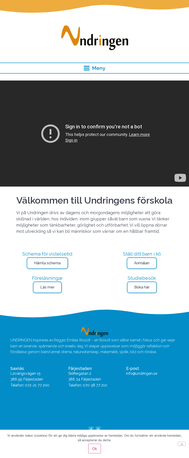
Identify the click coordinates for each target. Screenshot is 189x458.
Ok (94, 448)
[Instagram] (98, 429)
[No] (182, 444)
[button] (95, 68)
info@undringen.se (141, 373)
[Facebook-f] (91, 429)
